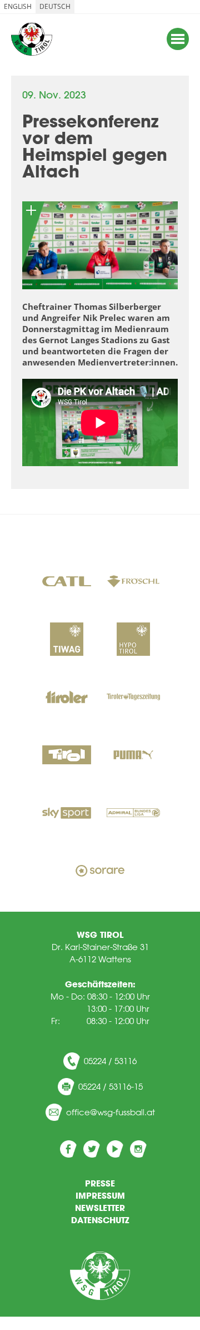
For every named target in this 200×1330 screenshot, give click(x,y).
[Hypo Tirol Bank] (133, 640)
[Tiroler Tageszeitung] (133, 698)
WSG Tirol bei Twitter (91, 1149)
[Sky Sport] (66, 814)
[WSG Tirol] (100, 1276)
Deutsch (55, 6)
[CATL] (66, 582)
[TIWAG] (66, 640)
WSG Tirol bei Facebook (68, 1149)
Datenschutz (100, 1219)
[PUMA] (133, 756)
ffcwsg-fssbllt (113, 1112)
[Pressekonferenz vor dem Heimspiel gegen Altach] (100, 245)
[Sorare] (100, 872)
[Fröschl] (133, 582)
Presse (100, 1183)
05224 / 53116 (110, 1061)
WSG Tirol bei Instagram (138, 1149)
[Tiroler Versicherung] (66, 698)
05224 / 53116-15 (110, 1086)
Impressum (100, 1195)
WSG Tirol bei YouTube (115, 1149)
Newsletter (100, 1207)
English (18, 6)
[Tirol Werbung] (66, 756)
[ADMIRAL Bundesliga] (133, 814)
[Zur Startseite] (31, 39)
